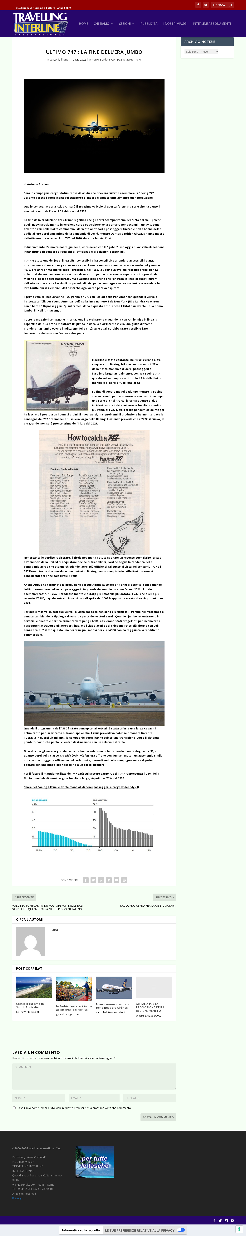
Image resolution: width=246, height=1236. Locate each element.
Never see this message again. (135, 641)
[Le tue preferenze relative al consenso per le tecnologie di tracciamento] (239, 1229)
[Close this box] (195, 586)
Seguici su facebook (178, 641)
